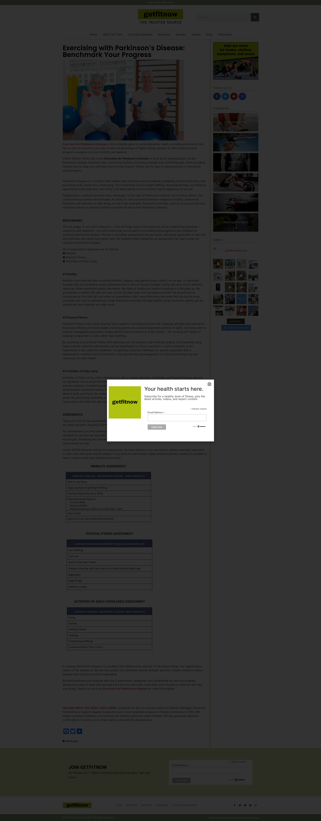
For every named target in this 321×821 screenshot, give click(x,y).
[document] (160, 410)
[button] (209, 384)
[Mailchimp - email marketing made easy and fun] (199, 427)
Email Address (156, 412)
